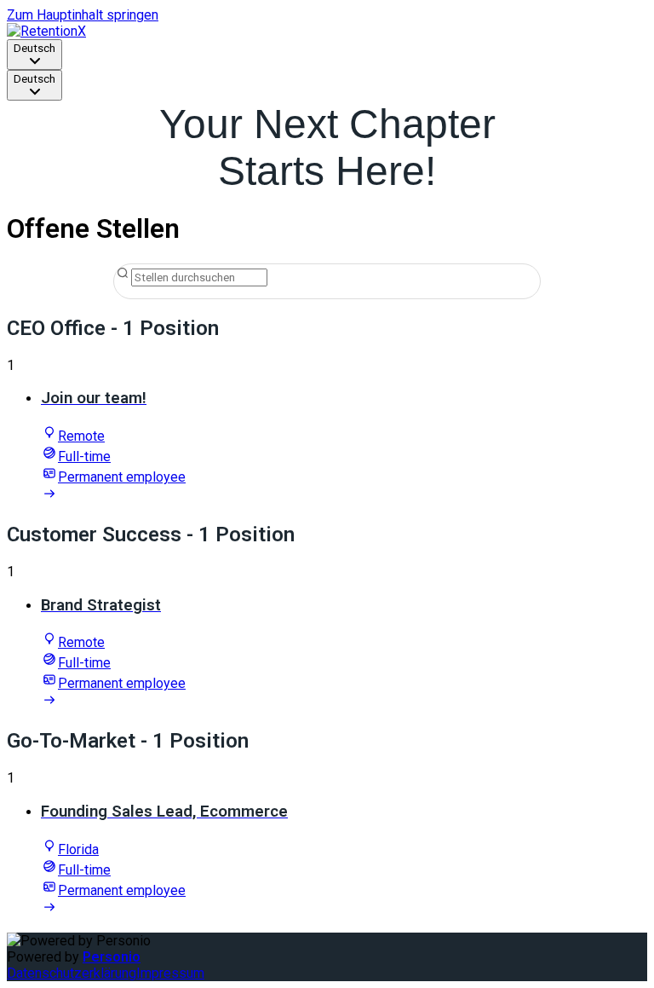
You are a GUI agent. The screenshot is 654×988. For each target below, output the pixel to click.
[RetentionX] (46, 31)
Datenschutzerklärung (71, 973)
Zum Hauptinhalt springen (82, 15)
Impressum (170, 973)
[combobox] (34, 54)
